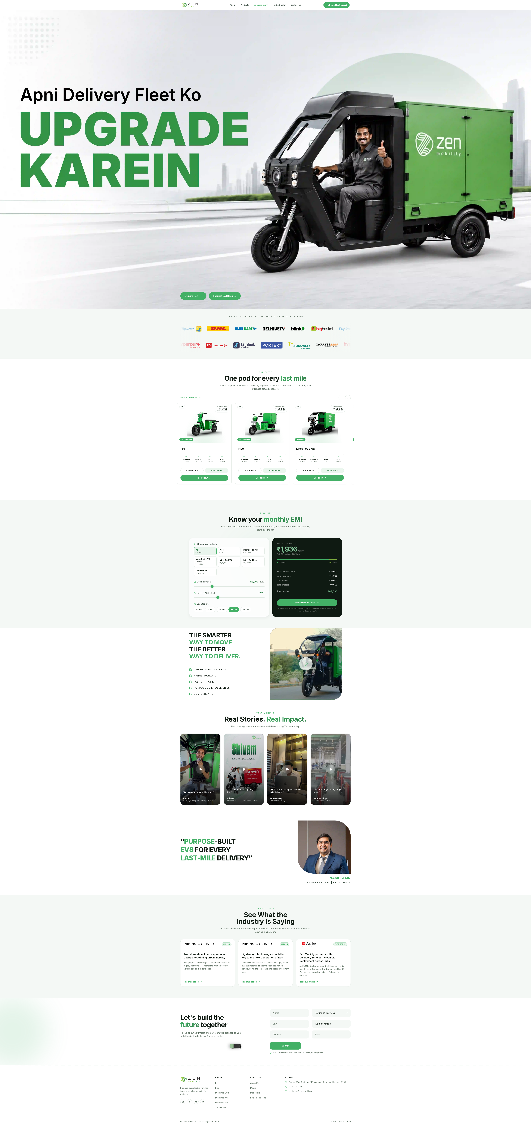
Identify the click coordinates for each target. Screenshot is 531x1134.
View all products (188, 397)
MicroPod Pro (221, 1102)
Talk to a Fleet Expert (336, 5)
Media (253, 1088)
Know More (191, 470)
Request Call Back (223, 296)
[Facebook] (196, 1101)
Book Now (203, 478)
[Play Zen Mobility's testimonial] (287, 769)
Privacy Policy (337, 1121)
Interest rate (206, 593)
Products (244, 5)
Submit (285, 1045)
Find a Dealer (279, 5)
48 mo (246, 609)
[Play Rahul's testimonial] (200, 769)
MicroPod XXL (221, 1098)
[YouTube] (202, 1101)
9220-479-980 (296, 1086)
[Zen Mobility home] (189, 5)
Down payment (204, 582)
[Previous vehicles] (341, 397)
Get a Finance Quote (305, 602)
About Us (254, 1083)
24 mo (222, 609)
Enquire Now (191, 296)
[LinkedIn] (189, 1101)
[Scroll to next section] (265, 306)
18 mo (210, 609)
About (232, 5)
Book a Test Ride (258, 1098)
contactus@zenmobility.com (301, 1091)
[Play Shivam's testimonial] (244, 769)
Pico (217, 1088)
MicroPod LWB (222, 1093)
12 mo (199, 609)
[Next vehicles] (348, 397)
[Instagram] (182, 1101)
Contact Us (296, 5)
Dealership (255, 1093)
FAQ (349, 1121)
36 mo (234, 609)
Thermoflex (220, 1107)
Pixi (216, 1083)
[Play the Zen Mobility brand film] (306, 664)
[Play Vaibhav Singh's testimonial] (331, 769)
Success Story (261, 5)
